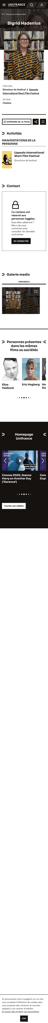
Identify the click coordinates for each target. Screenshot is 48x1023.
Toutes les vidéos (14, 506)
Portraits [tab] (24, 281)
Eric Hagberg (31, 384)
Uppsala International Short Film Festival (29, 154)
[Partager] (36, 122)
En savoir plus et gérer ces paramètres (20, 1011)
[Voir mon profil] (41, 5)
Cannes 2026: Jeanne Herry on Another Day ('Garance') (16, 479)
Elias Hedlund (8, 386)
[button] (36, 291)
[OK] (24, 1018)
